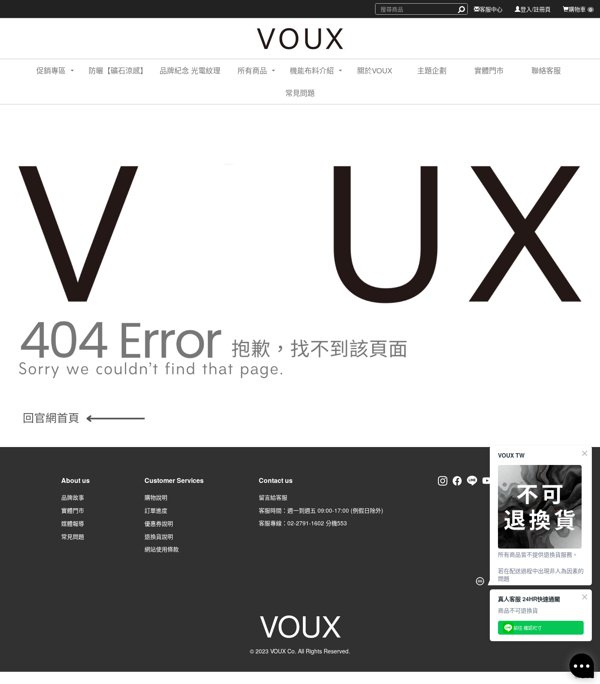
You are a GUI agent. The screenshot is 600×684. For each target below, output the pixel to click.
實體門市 (489, 70)
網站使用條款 (161, 549)
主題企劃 (432, 70)
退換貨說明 (158, 536)
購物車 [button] (580, 9)
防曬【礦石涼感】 (118, 70)
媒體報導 (72, 523)
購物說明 (155, 497)
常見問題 (300, 92)
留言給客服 (273, 497)
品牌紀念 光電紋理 (190, 70)
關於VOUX (374, 70)
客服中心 (491, 9)
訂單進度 (155, 510)
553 (342, 523)
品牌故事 (72, 497)
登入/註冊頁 (535, 9)
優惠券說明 (158, 523)
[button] (48, 70)
